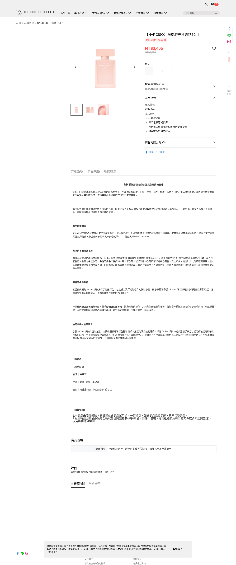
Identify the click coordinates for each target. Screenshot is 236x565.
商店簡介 (88, 559)
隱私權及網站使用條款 (94, 563)
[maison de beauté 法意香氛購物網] (35, 9)
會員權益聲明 (139, 563)
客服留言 (137, 559)
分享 (151, 152)
